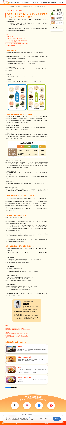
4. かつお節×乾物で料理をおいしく (13, 42)
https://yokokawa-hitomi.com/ (22, 319)
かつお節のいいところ (25, 2)
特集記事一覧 (60, 2)
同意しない (48, 418)
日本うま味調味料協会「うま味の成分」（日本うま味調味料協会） (17, 336)
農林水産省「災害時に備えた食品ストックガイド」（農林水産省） (17, 333)
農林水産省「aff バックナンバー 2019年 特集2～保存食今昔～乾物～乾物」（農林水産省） (21, 327)
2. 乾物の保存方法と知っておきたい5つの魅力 (15, 38)
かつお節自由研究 (43, 2)
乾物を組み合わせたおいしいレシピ (13, 45)
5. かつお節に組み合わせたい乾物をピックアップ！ (16, 43)
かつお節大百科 (35, 2)
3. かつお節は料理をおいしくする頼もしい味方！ (16, 40)
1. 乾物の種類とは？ (9, 36)
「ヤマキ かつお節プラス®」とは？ (11, 2)
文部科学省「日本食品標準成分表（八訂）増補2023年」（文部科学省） (18, 329)
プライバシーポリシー (34, 418)
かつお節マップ (52, 2)
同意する (57, 418)
